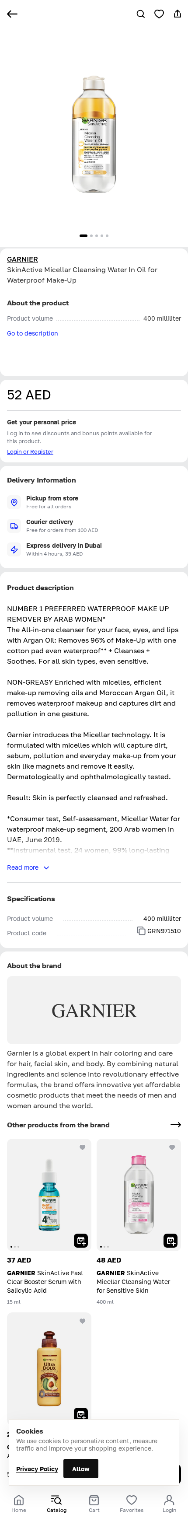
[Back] (12, 13)
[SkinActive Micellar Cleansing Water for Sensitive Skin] (139, 1195)
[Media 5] (107, 235)
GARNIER (22, 259)
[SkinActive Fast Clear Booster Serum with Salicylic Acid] (49, 1195)
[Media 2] (91, 235)
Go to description (32, 333)
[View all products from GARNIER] (176, 1124)
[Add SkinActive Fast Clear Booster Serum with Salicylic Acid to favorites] (82, 1147)
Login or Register (30, 451)
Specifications (31, 898)
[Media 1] (83, 235)
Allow (81, 1469)
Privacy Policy (37, 1469)
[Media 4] (102, 235)
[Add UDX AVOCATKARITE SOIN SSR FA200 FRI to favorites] (82, 1321)
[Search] (141, 14)
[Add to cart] (81, 1241)
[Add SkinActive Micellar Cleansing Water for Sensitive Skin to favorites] (172, 1147)
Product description (40, 587)
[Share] (177, 14)
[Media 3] (96, 235)
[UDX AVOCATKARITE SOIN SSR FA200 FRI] (49, 1368)
